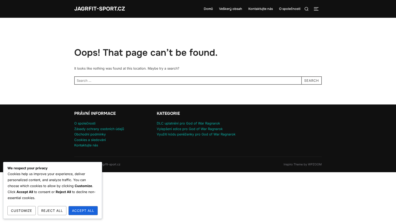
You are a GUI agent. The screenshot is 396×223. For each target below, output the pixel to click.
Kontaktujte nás (260, 9)
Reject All (52, 211)
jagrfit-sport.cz (99, 8)
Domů (208, 9)
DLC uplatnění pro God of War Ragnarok (188, 123)
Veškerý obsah (230, 9)
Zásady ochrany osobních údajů (99, 129)
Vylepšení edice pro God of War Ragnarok (190, 129)
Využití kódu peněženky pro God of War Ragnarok (196, 134)
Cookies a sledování (90, 140)
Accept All (83, 211)
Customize (21, 211)
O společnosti (290, 9)
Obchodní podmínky (90, 134)
